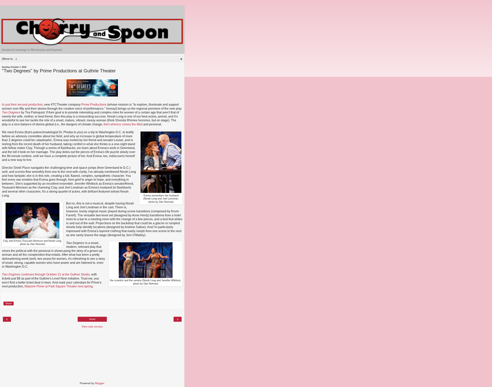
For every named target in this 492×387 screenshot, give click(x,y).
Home (92, 319)
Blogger (99, 383)
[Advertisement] (92, 10)
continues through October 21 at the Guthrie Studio (46, 274)
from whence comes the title (122, 124)
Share (8, 303)
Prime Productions (93, 104)
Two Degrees (11, 112)
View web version (92, 326)
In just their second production (22, 104)
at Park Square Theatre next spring (58, 286)
